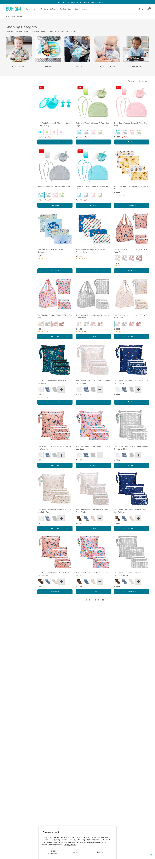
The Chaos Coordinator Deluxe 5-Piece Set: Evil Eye (130, 510)
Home (7, 16)
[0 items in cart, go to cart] (147, 8)
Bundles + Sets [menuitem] (65, 9)
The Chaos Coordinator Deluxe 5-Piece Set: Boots (92, 574)
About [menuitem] (84, 9)
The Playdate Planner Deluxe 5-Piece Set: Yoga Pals (131, 250)
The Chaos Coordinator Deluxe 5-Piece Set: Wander (92, 510)
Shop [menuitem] (33, 9)
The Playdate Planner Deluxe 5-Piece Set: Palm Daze (131, 316)
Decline (99, 852)
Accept (76, 852)
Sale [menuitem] (77, 9)
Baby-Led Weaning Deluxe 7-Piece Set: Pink (130, 124)
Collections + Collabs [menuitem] (47, 9)
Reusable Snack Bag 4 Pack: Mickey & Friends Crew (91, 250)
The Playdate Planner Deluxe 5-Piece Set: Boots (54, 316)
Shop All (19, 16)
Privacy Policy (70, 844)
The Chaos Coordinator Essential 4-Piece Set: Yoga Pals (54, 447)
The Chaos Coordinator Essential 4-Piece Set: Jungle (54, 382)
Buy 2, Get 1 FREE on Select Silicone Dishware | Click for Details (77, 2)
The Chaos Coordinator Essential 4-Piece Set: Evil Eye (131, 382)
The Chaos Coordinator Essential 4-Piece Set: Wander (93, 382)
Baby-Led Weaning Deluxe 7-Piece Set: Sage (92, 124)
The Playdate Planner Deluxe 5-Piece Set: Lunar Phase (93, 316)
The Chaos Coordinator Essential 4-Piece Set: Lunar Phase (131, 447)
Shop (13, 16)
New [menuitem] (27, 9)
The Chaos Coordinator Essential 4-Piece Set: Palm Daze (54, 510)
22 (103, 600)
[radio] (41, 132)
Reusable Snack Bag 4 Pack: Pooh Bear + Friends (131, 187)
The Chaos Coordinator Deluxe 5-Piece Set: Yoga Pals (53, 574)
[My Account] (143, 8)
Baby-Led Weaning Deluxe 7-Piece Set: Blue (92, 187)
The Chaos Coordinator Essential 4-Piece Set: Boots (93, 447)
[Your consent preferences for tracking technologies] (151, 855)
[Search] (139, 8)
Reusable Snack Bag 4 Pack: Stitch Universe (51, 250)
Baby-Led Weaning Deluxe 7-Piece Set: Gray (53, 187)
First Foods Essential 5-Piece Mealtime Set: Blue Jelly (53, 124)
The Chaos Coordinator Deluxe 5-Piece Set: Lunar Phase (130, 574)
